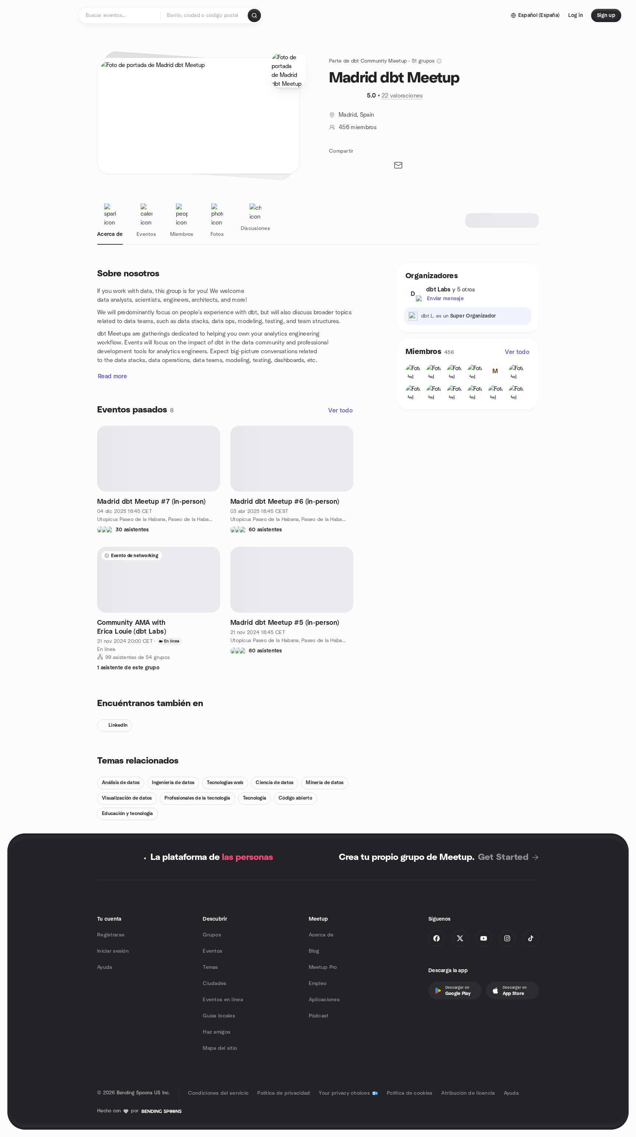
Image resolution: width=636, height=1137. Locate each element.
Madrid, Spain (356, 115)
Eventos (212, 951)
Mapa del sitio (220, 1048)
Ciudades (214, 983)
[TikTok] (531, 938)
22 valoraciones (402, 96)
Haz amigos (216, 1032)
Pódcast (319, 1016)
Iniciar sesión (113, 951)
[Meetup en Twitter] (460, 938)
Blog (314, 951)
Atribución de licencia (468, 1093)
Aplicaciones (324, 999)
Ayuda (104, 967)
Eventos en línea (223, 999)
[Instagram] (507, 938)
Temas (210, 967)
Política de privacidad (283, 1093)
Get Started (503, 857)
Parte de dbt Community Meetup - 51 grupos (381, 61)
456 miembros (358, 127)
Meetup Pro (323, 967)
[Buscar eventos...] (254, 15)
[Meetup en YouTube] (484, 938)
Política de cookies (409, 1093)
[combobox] (204, 15)
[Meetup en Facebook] (436, 938)
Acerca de (321, 935)
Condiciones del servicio (218, 1093)
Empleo (318, 983)
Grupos (212, 935)
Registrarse (110, 935)
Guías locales (219, 1016)
